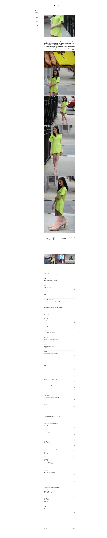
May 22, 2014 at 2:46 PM (47, 499)
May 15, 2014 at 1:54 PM (47, 338)
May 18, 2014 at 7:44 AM (47, 460)
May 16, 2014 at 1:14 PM (47, 396)
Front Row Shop (71, 41)
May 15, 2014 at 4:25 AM (47, 286)
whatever (45, 452)
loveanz (45, 447)
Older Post (73, 528)
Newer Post (46, 528)
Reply (74, 276)
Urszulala (56, 537)
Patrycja (45, 363)
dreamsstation (46, 491)
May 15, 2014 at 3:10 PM (47, 345)
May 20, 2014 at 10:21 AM (48, 492)
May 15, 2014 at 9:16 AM (50, 300)
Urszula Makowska (49, 299)
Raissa (45, 317)
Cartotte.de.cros (47, 395)
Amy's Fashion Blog (47, 312)
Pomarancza (46, 351)
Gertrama (45, 506)
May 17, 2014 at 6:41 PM (47, 453)
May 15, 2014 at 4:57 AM (47, 291)
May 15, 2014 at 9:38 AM (47, 318)
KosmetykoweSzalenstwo (48, 382)
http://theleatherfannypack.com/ (48, 320)
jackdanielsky (46, 459)
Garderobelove (46, 278)
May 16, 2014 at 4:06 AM (47, 383)
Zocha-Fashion (46, 305)
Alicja (45, 285)
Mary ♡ (45, 468)
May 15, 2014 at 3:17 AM (47, 279)
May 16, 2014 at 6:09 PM (47, 408)
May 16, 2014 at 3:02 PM (47, 401)
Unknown (45, 330)
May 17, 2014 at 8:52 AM (47, 442)
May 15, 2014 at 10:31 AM (48, 331)
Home (60, 528)
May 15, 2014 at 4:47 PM (47, 352)
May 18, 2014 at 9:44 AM (47, 476)
